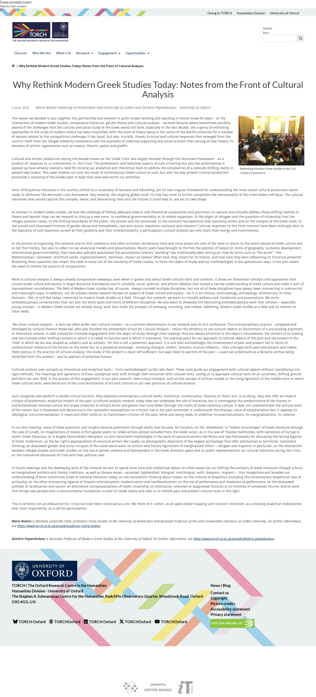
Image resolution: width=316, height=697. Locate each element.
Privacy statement (226, 614)
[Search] (300, 38)
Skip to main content (13, 6)
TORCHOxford (138, 621)
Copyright (218, 598)
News (215, 585)
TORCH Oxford (102, 621)
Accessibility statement (230, 609)
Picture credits (222, 603)
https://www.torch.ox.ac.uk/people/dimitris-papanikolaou (233, 538)
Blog (227, 585)
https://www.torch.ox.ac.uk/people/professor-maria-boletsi (58, 526)
